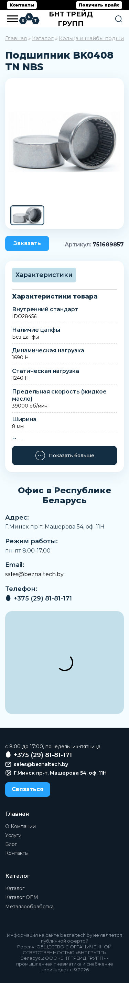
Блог (11, 844)
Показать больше (71, 455)
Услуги (13, 835)
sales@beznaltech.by (34, 574)
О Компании (20, 826)
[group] (64, 142)
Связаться (28, 789)
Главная (16, 38)
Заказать (27, 243)
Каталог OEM (21, 897)
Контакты (22, 5)
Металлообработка (29, 906)
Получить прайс (99, 5)
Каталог (43, 38)
